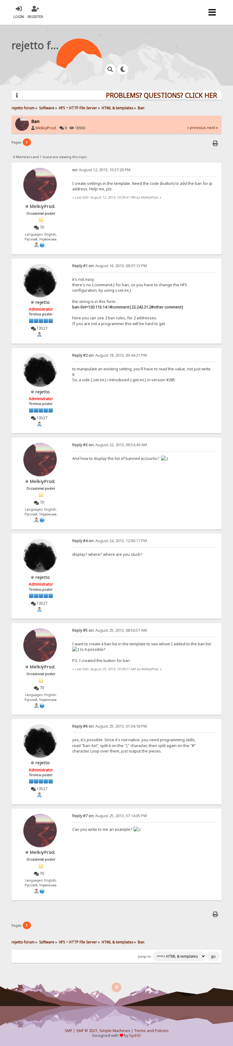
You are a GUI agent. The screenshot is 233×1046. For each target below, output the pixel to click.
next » (212, 127)
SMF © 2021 (86, 1030)
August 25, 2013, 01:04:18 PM (109, 726)
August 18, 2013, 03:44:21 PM (109, 355)
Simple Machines (114, 1030)
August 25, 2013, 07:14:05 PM (109, 815)
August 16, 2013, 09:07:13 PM (109, 265)
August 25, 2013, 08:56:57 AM (109, 630)
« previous (196, 127)
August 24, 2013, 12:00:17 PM (109, 540)
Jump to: (145, 956)
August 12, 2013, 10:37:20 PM (101, 169)
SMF (68, 1030)
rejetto (42, 302)
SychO (135, 1035)
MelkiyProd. (46, 128)
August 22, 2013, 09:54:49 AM (109, 444)
